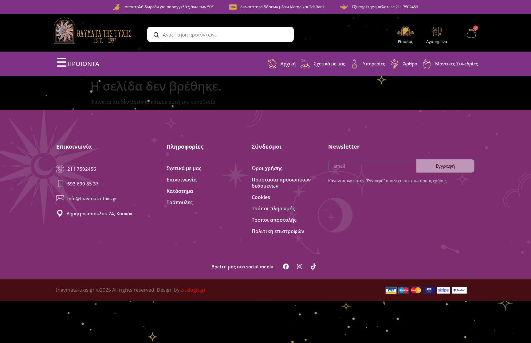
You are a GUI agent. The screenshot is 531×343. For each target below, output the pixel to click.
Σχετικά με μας (184, 168)
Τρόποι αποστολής (274, 220)
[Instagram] (299, 266)
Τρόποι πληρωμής (273, 208)
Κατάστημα (180, 191)
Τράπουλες (180, 202)
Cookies (261, 197)
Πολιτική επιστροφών (278, 231)
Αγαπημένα (436, 41)
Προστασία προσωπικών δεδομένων (281, 183)
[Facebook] (286, 266)
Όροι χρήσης (267, 168)
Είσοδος (405, 41)
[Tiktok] (313, 266)
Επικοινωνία (182, 180)
